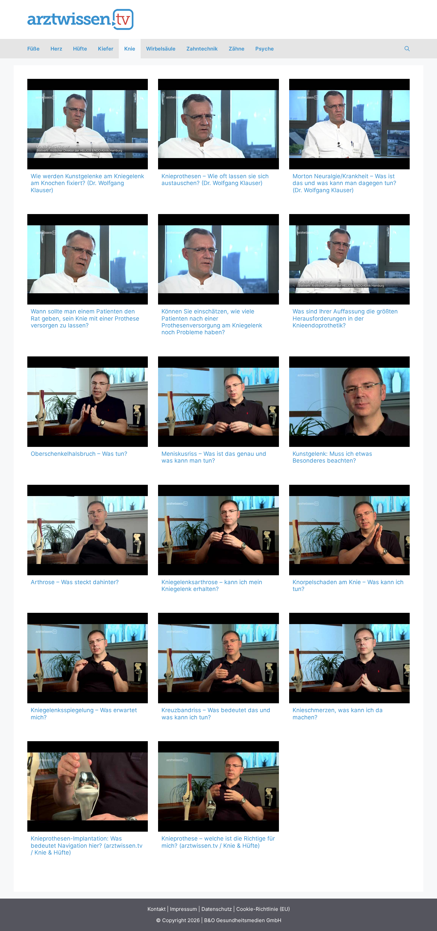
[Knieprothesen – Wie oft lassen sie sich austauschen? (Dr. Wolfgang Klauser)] (218, 124)
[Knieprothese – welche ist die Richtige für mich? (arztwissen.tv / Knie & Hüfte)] (218, 786)
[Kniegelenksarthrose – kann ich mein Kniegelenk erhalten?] (218, 530)
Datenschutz (216, 909)
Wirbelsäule (160, 48)
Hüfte (80, 48)
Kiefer (105, 48)
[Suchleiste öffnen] (407, 48)
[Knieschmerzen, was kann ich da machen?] (349, 658)
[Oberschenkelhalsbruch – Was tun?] (87, 401)
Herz (56, 48)
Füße (33, 48)
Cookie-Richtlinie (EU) (263, 909)
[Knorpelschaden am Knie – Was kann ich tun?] (349, 530)
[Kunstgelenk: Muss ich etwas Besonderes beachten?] (349, 401)
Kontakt (156, 909)
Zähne (236, 48)
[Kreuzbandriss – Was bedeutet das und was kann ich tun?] (218, 658)
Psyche (264, 48)
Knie (129, 48)
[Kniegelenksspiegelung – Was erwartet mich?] (87, 658)
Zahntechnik (202, 48)
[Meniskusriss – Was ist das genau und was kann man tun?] (218, 401)
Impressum (183, 909)
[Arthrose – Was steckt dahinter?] (87, 530)
